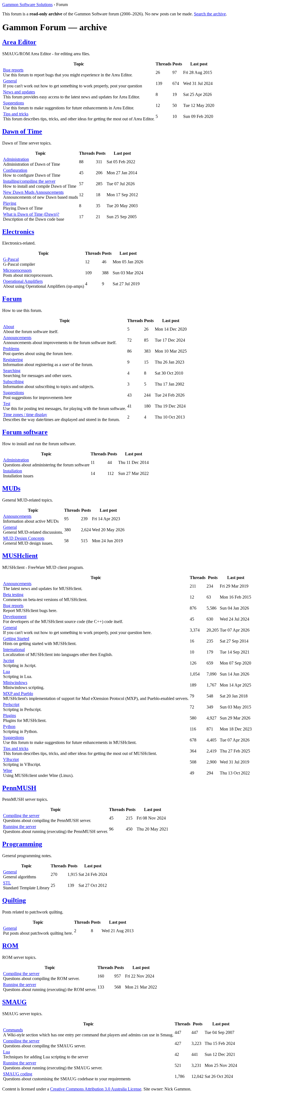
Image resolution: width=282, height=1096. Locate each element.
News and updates (19, 92)
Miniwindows (15, 682)
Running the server (19, 826)
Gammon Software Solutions (27, 4)
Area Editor (19, 42)
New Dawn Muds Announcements (33, 192)
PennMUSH (19, 787)
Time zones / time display (25, 414)
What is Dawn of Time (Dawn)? (31, 214)
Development (14, 616)
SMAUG (14, 1002)
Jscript (8, 660)
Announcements (17, 337)
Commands (13, 1030)
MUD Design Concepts (23, 538)
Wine (7, 770)
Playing (9, 203)
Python (9, 726)
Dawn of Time (22, 131)
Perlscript (11, 704)
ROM (10, 945)
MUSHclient (20, 555)
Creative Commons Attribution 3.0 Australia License (95, 1089)
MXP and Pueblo (18, 693)
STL (7, 883)
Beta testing (13, 594)
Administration (16, 159)
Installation (12, 471)
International (14, 649)
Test (6, 403)
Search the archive (210, 14)
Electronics (18, 231)
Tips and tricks (15, 114)
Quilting (14, 900)
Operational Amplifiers (23, 281)
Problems (11, 348)
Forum (12, 298)
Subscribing (13, 381)
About (8, 326)
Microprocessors (17, 270)
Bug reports (13, 70)
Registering (13, 359)
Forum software (25, 432)
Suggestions (13, 103)
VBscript (11, 759)
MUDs (11, 488)
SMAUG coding (17, 1074)
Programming (22, 844)
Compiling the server (21, 815)
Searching (11, 370)
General (10, 81)
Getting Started (16, 638)
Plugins (9, 715)
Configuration (15, 170)
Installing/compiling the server (29, 181)
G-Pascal (11, 259)
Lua (6, 671)
